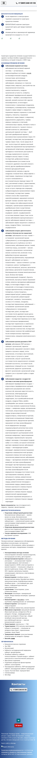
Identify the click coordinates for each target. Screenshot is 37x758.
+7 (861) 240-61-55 (20, 690)
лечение (4, 738)
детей (29, 73)
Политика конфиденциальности (12, 750)
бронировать (20, 736)
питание (9, 740)
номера (27, 736)
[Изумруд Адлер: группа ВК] (18, 720)
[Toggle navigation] (3, 3)
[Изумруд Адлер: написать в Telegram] (18, 709)
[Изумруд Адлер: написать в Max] (18, 702)
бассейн (20, 738)
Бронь (19, 725)
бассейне (21, 599)
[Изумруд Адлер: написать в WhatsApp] (18, 696)
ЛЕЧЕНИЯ (21, 63)
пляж (13, 638)
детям (3, 740)
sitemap (12, 743)
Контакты (18, 684)
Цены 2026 (11, 736)
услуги (14, 738)
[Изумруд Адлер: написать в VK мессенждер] (18, 715)
